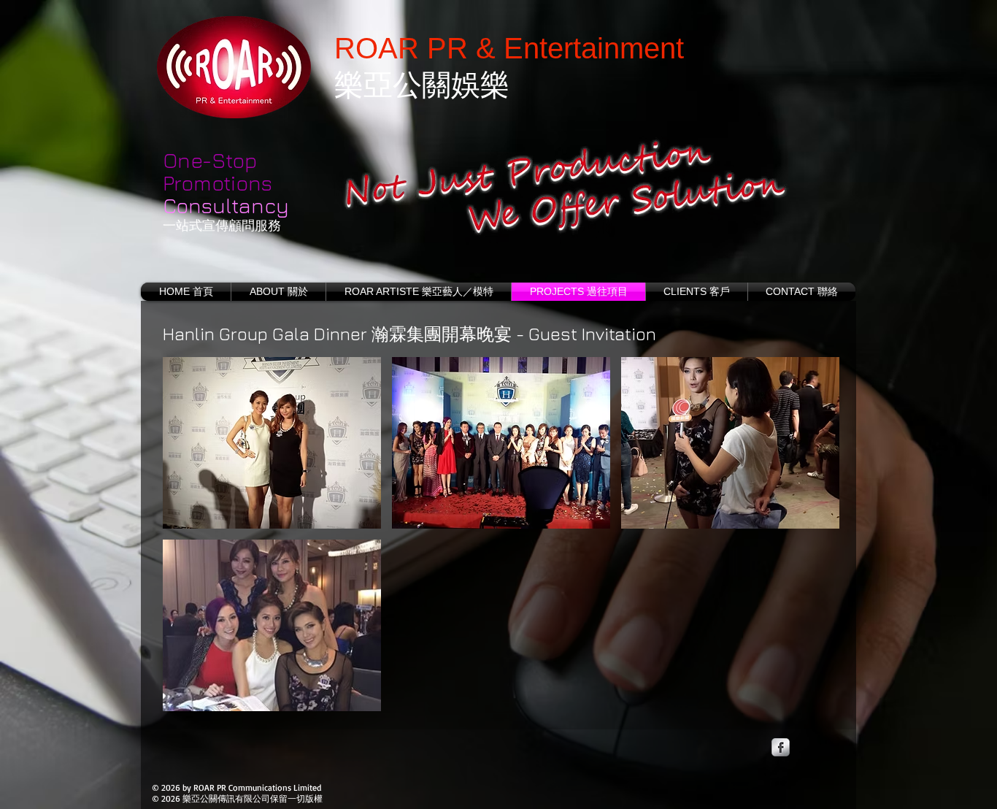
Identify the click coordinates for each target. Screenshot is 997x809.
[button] (272, 443)
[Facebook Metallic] (780, 747)
